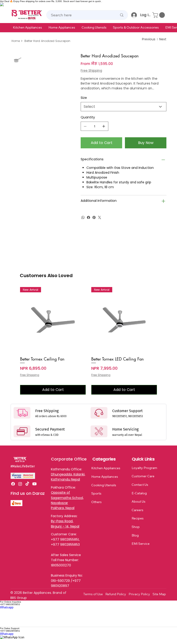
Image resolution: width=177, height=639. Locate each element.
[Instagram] (20, 483)
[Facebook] (88, 217)
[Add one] (103, 126)
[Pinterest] (94, 217)
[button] (27, 27)
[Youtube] (34, 483)
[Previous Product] (13, 319)
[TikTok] (27, 483)
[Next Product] (163, 319)
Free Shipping (29, 375)
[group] (88, 341)
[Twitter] (99, 217)
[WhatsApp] (83, 217)
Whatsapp (6, 607)
